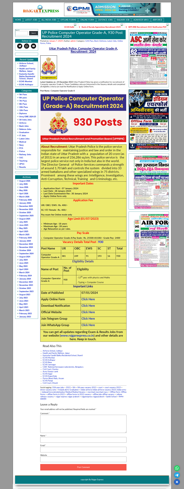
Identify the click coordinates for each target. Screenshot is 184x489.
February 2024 (25, 276)
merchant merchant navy (98, 392)
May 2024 (23, 266)
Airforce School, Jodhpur (53, 351)
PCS (21, 148)
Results (22, 167)
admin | (74, 41)
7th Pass (23, 101)
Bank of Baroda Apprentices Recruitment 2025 (85, 27)
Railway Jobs (25, 154)
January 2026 (25, 203)
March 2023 (24, 310)
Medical (22, 142)
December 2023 (26, 282)
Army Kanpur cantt (50, 372)
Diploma (23, 113)
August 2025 (24, 219)
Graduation (24, 132)
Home (18, 20)
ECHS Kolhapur (26, 85)
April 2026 (23, 193)
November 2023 (26, 285)
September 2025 (26, 216)
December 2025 (26, 206)
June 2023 (23, 301)
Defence (102, 41)
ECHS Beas (47, 362)
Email (43, 446)
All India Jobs (48, 20)
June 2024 (23, 263)
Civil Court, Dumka (50, 369)
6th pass (23, 98)
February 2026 (25, 200)
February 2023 (25, 313)
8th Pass (23, 104)
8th (74, 388)
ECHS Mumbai (25, 81)
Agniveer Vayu (141, 20)
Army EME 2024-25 (27, 117)
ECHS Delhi (53, 27)
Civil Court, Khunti (50, 383)
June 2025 (23, 225)
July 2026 (23, 184)
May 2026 (23, 190)
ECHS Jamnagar (49, 365)
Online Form (87, 20)
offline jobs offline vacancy (103, 394)
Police (22, 151)
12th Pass (23, 110)
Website (43, 455)
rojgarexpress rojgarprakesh (92, 397)
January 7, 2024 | (56, 41)
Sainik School (111, 397)
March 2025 (24, 235)
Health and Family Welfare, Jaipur (56, 353)
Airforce (157, 20)
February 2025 (25, 238)
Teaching (23, 161)
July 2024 (23, 260)
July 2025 (23, 222)
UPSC (21, 164)
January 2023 (25, 317)
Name (43, 436)
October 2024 (25, 250)
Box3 (96, 41)
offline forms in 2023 (56, 394)
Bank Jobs (24, 126)
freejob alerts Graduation (68, 390)
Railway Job (123, 20)
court (100, 388)
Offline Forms (68, 20)
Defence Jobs (105, 20)
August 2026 (24, 181)
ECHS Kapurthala (50, 376)
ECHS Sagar (47, 374)
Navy (21, 145)
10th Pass (23, 107)
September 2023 (26, 291)
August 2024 (24, 257)
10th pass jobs (58, 388)
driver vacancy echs (48, 390)
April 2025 (23, 231)
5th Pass (23, 94)
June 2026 (23, 187)
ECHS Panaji (48, 381)
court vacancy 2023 (113, 388)
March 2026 (24, 197)
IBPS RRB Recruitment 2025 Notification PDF (131, 27)
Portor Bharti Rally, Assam (53, 378)
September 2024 (26, 253)
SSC (21, 158)
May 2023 (23, 304)
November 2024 (26, 247)
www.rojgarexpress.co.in (77, 335)
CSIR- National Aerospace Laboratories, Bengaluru (63, 367)
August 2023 (24, 295)
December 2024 (26, 244)
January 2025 (25, 241)
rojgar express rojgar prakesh (67, 397)
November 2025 (26, 209)
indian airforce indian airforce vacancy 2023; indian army (103, 390)
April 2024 (23, 269)
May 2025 (23, 228)
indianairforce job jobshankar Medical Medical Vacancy (64, 392)
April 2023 (23, 307)
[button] (149, 181)
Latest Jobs (31, 20)
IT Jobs (22, 135)
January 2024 (25, 279)
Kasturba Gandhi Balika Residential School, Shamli (27, 76)
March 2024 (24, 272)
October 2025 (25, 212)
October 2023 (25, 288)
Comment (45, 414)
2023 (68, 388)
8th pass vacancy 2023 (86, 388)
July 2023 (23, 298)
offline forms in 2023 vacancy (79, 394)
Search (17, 30)
